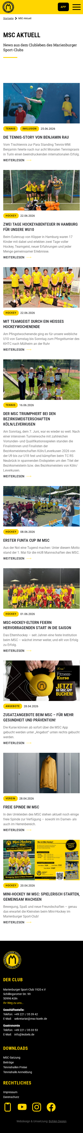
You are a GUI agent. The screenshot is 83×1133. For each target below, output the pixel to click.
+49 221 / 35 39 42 (26, 1014)
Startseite (8, 18)
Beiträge (8, 1062)
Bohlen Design (57, 1121)
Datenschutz (11, 1097)
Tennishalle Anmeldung (17, 1072)
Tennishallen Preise (15, 1067)
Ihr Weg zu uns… (13, 1003)
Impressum (10, 1092)
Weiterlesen (14, 160)
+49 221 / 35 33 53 (26, 1030)
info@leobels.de (24, 1034)
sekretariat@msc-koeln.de (30, 1018)
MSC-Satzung (11, 1057)
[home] (8, 7)
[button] (77, 7)
